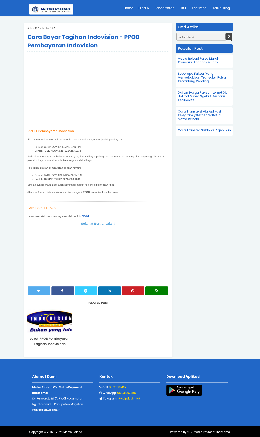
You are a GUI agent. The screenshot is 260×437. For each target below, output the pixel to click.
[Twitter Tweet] (39, 291)
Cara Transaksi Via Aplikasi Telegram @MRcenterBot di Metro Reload (199, 115)
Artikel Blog (221, 8)
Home (128, 8)
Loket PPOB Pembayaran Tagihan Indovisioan (49, 341)
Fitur (183, 8)
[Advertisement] (98, 63)
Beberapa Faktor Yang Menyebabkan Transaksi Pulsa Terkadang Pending (202, 77)
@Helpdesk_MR (129, 398)
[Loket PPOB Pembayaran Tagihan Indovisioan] (49, 322)
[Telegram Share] (86, 291)
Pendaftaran (164, 8)
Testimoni (199, 8)
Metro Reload (72, 432)
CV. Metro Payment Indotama (209, 432)
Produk (143, 8)
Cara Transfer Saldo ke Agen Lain (204, 130)
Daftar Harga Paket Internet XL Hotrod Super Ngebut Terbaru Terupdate (202, 96)
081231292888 (118, 387)
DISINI (85, 216)
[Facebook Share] (62, 291)
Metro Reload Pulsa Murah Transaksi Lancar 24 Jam (198, 60)
